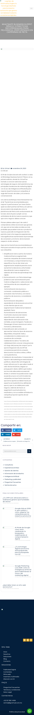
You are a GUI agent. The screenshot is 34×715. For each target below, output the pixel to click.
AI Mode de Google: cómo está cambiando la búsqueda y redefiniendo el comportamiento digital (22, 533)
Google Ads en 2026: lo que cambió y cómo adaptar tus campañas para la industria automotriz (23, 512)
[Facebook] (27, 640)
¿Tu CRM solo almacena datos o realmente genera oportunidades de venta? (16, 499)
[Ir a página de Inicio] (8, 8)
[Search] (29, 451)
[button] (6, 430)
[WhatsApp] (29, 711)
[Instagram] (31, 640)
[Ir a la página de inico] (7, 623)
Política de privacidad (17, 712)
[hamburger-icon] (31, 8)
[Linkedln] (24, 640)
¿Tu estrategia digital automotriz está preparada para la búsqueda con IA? (22, 550)
